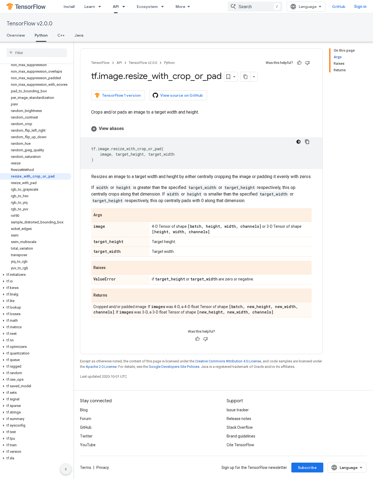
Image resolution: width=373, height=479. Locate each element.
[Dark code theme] (298, 141)
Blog (84, 410)
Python (41, 35)
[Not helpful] (307, 63)
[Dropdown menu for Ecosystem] (164, 6)
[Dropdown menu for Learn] (101, 6)
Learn (89, 6)
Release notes (239, 418)
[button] (35, 274)
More (180, 6)
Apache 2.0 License (101, 367)
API (116, 6)
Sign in (360, 6)
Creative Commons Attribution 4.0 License (228, 361)
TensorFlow (100, 63)
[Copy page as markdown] (245, 76)
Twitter (86, 436)
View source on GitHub (181, 95)
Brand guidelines (241, 436)
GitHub (338, 6)
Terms (85, 467)
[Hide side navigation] (65, 469)
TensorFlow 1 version (121, 95)
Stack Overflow (240, 427)
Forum (85, 418)
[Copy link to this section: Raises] (111, 268)
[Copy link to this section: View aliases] (129, 128)
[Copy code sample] (307, 141)
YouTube (88, 445)
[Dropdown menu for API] (125, 6)
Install (69, 6)
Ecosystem (147, 6)
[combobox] (255, 6)
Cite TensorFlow (240, 445)
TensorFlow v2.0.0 (29, 23)
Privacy (102, 467)
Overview (16, 35)
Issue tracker (238, 410)
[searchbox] (37, 52)
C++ (61, 35)
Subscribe (307, 467)
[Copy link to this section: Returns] (112, 295)
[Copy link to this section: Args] (107, 215)
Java (79, 35)
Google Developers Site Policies (174, 367)
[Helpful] (299, 63)
